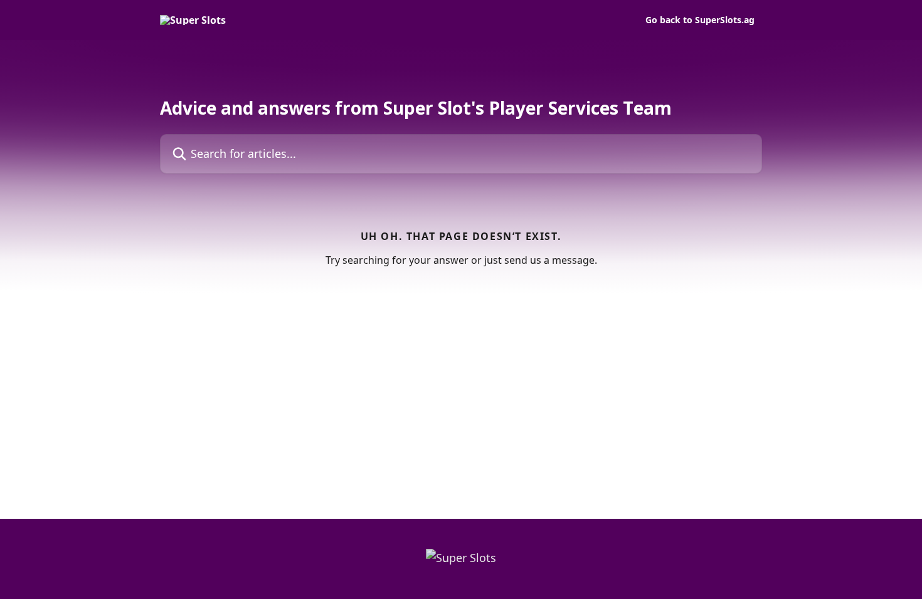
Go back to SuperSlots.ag (700, 20)
